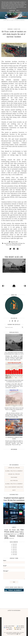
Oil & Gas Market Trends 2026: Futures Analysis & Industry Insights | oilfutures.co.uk (14, 633)
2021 (13, 552)
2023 (14, 549)
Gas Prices (14, 480)
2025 (14, 546)
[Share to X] (10, 248)
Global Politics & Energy (17, 243)
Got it (17, 10)
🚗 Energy (9, 629)
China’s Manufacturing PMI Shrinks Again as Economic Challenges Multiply (14, 380)
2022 (14, 551)
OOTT (14, 490)
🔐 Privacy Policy (19, 627)
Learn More (12, 10)
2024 (14, 547)
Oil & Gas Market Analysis (15, 244)
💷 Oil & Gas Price (9, 626)
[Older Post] (25, 286)
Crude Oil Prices (7, 243)
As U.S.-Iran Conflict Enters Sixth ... (14, 268)
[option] (14, 265)
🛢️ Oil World (20, 626)
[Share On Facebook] (14, 248)
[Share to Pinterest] (17, 248)
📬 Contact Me (8, 627)
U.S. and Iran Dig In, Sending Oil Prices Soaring (14, 438)
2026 (14, 544)
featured (14, 477)
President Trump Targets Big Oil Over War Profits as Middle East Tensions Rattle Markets (14, 409)
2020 (14, 554)
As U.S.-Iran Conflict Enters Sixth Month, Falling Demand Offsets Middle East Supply (14, 353)
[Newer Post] (3, 286)
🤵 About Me (18, 629)
